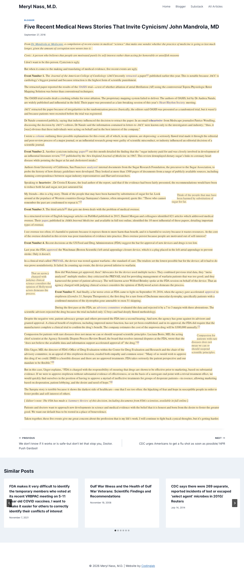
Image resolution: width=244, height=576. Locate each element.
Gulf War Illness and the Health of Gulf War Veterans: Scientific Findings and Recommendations (121, 491)
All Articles (215, 6)
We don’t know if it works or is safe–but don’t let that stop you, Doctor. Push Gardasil (66, 443)
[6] (66, 208)
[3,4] (63, 155)
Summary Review (78, 400)
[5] (81, 201)
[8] (138, 342)
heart (157, 120)
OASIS (83, 87)
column (40, 136)
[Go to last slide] (9, 503)
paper (82, 151)
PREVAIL (58, 261)
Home (166, 6)
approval (210, 292)
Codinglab (148, 566)
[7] (199, 326)
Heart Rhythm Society (172, 102)
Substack (197, 6)
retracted (131, 76)
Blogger (181, 6)
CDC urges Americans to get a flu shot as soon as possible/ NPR (182, 441)
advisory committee (108, 307)
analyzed (92, 167)
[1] (147, 75)
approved (52, 249)
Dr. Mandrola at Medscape (47, 44)
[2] (87, 150)
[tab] (115, 530)
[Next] (234, 503)
